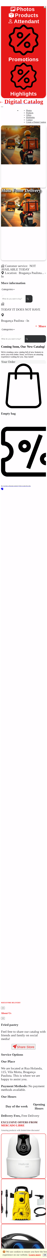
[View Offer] (23, 1172)
